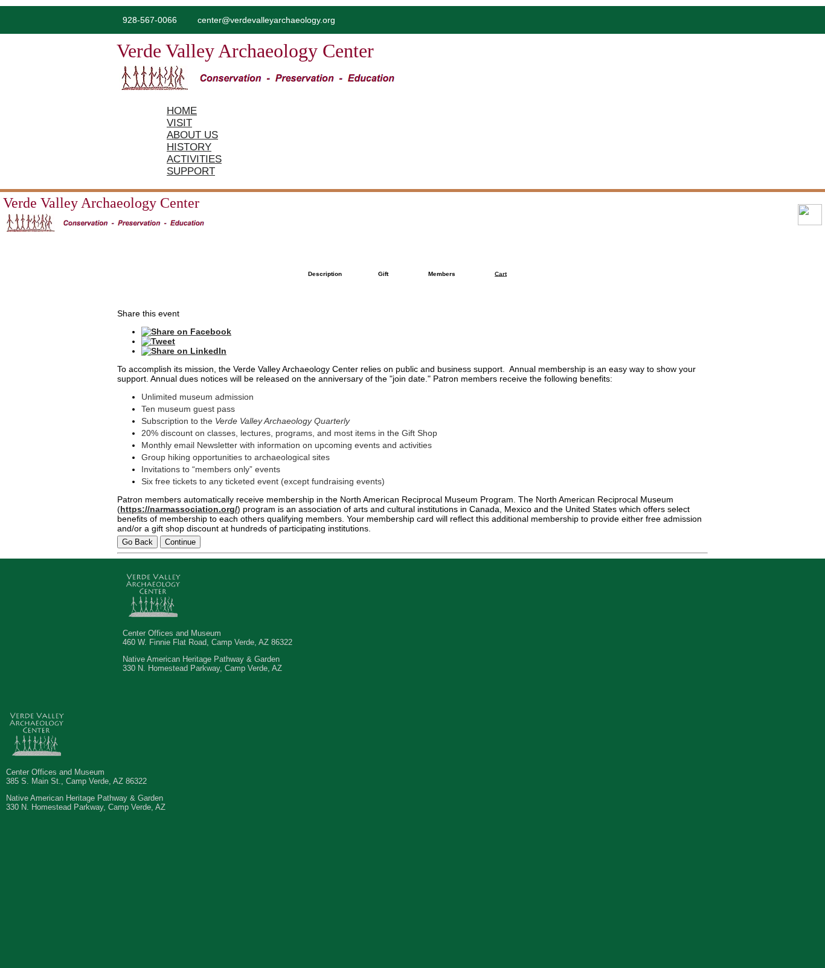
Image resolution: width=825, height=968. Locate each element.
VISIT (179, 123)
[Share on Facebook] (186, 331)
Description (325, 274)
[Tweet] (158, 341)
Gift (383, 274)
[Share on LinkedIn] (183, 351)
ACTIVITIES (194, 159)
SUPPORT (191, 171)
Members (441, 274)
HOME (182, 111)
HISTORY (189, 147)
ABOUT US (192, 135)
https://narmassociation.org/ (178, 509)
